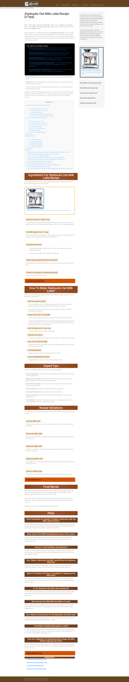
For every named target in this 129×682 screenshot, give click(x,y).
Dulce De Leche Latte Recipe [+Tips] (37, 662)
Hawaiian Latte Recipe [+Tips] (88, 103)
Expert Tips (29, 134)
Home (57, 5)
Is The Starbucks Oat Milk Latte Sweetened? (39, 161)
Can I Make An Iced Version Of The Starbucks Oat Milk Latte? (44, 164)
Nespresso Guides (65, 5)
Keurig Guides (75, 5)
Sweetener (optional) (35, 112)
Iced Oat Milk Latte (35, 139)
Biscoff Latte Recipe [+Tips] (87, 98)
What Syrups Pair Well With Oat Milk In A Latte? (40, 163)
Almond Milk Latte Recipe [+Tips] (89, 88)
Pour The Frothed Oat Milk (37, 128)
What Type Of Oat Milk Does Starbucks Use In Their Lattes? (43, 154)
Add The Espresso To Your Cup (38, 125)
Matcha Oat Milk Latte (36, 145)
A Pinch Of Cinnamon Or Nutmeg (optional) (41, 116)
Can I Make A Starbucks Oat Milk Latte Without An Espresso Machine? (46, 157)
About (47, 678)
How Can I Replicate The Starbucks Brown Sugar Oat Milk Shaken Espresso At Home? (50, 168)
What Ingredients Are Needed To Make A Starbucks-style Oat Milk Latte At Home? (49, 152)
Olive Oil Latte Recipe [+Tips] (35, 665)
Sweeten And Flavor (35, 127)
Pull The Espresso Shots (36, 121)
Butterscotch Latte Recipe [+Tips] (36, 669)
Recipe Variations (30, 136)
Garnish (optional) (34, 130)
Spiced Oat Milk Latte (35, 143)
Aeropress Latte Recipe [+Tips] (88, 93)
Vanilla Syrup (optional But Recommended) (41, 114)
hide (52, 102)
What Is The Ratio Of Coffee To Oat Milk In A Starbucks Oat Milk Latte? (46, 159)
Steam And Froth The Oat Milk (38, 123)
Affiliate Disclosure (28, 678)
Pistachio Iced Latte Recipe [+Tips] (36, 659)
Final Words (29, 148)
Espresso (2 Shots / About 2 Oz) (38, 108)
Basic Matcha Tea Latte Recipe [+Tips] (90, 83)
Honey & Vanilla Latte (35, 146)
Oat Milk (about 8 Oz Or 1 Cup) (38, 110)
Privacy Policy (37, 678)
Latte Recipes (84, 5)
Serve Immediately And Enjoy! (37, 132)
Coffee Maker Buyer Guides (96, 5)
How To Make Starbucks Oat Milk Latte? (36, 117)
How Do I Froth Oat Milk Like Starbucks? (38, 155)
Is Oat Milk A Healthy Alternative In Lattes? (39, 166)
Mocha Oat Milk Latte (36, 141)
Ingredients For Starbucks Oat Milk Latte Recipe (38, 105)
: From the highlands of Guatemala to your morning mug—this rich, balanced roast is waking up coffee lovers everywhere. (50, 64)
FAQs (27, 150)
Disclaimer (43, 678)
